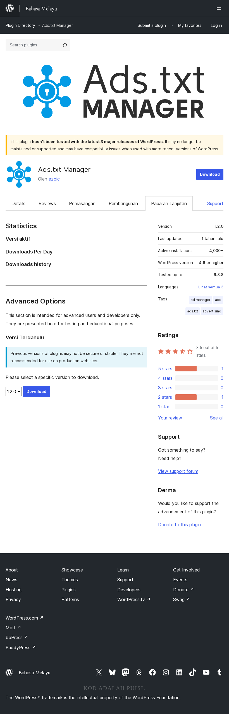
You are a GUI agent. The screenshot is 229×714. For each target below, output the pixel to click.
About (12, 570)
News (11, 579)
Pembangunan (123, 203)
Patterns (70, 599)
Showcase (72, 570)
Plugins (68, 589)
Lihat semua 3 (210, 287)
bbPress (17, 637)
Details (18, 203)
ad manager (201, 300)
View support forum (178, 471)
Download (210, 174)
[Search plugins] (64, 45)
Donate (183, 589)
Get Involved (186, 570)
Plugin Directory (20, 25)
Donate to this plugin (179, 524)
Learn (123, 570)
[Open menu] (220, 8)
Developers (128, 589)
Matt (13, 627)
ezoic (54, 179)
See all (216, 418)
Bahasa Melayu (34, 672)
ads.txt (192, 311)
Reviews (47, 203)
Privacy (13, 599)
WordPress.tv (134, 599)
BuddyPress (21, 647)
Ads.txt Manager (64, 169)
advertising (211, 311)
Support (215, 203)
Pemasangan (82, 203)
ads (218, 300)
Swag (181, 599)
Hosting (14, 589)
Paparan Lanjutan (169, 203)
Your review (170, 418)
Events (180, 579)
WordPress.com (25, 618)
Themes (69, 579)
